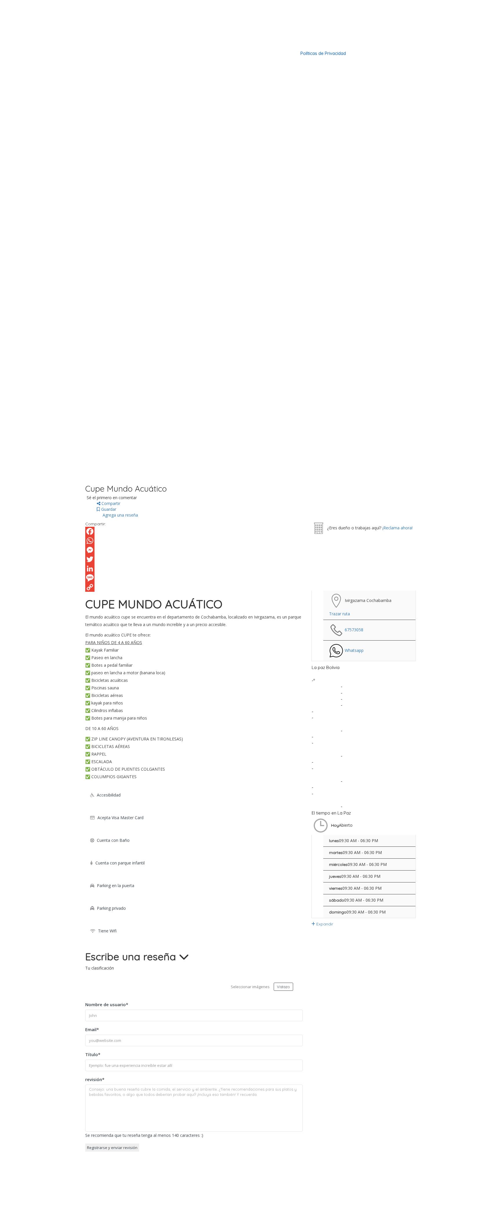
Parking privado (111, 908)
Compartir (110, 503)
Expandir (324, 924)
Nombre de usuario (106, 1004)
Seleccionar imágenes (250, 986)
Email (92, 1029)
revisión (94, 1079)
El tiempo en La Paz (331, 813)
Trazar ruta (339, 613)
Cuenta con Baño (113, 840)
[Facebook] (194, 531)
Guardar (108, 509)
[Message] (194, 577)
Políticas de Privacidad (323, 53)
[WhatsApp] (194, 540)
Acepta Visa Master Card (120, 817)
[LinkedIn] (194, 568)
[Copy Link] (194, 587)
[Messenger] (194, 550)
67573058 (354, 629)
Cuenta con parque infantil (120, 863)
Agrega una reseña (119, 515)
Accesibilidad (109, 795)
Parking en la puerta (115, 885)
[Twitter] (194, 559)
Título (92, 1054)
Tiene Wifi (107, 931)
